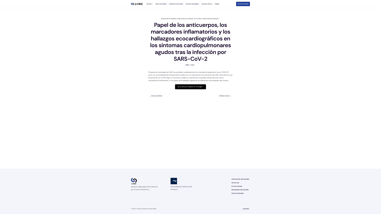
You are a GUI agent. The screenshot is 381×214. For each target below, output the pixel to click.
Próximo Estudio (224, 96)
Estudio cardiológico (192, 4)
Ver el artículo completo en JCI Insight (190, 87)
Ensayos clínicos (207, 4)
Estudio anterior (156, 96)
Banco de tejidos (161, 4)
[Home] (137, 4)
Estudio (149, 4)
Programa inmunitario (176, 4)
